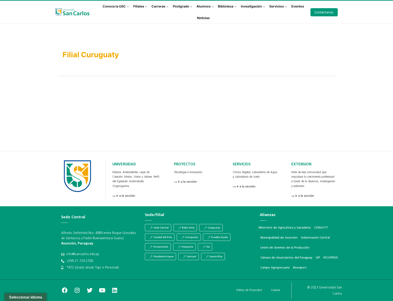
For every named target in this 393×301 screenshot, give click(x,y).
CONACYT (321, 227)
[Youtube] (102, 290)
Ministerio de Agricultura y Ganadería (285, 227)
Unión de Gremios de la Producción (284, 247)
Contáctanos (323, 12)
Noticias (203, 18)
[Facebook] (64, 290)
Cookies (275, 290)
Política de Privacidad (249, 290)
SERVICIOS (242, 164)
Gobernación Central (315, 237)
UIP (318, 257)
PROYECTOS (184, 164)
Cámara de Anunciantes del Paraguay (286, 257)
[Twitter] (89, 290)
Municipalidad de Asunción (278, 237)
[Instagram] (77, 290)
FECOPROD (330, 257)
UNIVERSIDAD (124, 164)
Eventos (297, 6)
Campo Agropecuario (275, 267)
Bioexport (300, 267)
